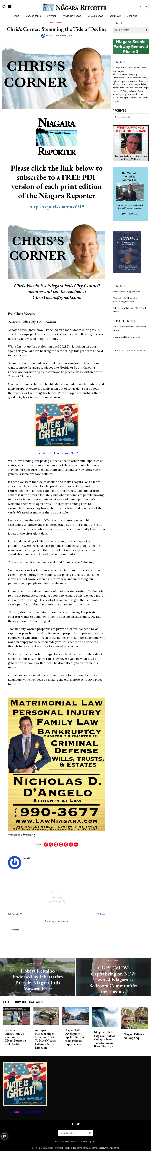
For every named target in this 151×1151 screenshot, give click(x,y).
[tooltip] (140, 6)
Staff (51, 36)
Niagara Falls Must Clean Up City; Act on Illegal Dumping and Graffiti (15, 1037)
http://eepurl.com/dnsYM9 (56, 206)
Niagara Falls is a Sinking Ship (134, 1036)
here (46, 453)
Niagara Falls (57, 22)
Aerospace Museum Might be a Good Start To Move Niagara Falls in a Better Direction (45, 1038)
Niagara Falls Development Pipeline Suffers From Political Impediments (74, 1037)
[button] (146, 30)
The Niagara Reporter (86, 1141)
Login (102, 914)
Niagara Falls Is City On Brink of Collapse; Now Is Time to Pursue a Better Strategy (104, 1039)
